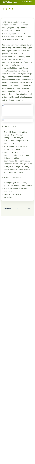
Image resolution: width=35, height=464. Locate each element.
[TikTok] (12, 9)
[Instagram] (6, 9)
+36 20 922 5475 (26, 2)
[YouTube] (9, 9)
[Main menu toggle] (30, 9)
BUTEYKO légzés (10, 2)
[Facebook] (3, 9)
